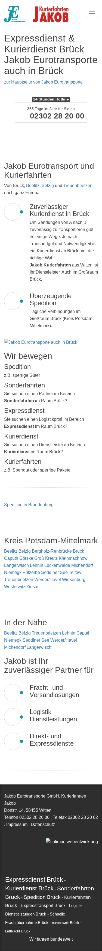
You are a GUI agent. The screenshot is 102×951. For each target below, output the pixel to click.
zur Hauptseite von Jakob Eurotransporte (43, 82)
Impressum (16, 824)
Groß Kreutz (46, 558)
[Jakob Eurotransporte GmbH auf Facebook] (53, 834)
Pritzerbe (31, 572)
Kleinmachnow (73, 558)
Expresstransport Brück (43, 905)
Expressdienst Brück (34, 879)
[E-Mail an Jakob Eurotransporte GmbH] (47, 834)
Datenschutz (43, 824)
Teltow (75, 572)
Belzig (48, 185)
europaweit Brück (65, 923)
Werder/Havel (47, 579)
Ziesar (32, 586)
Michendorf (82, 565)
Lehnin (36, 565)
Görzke (26, 558)
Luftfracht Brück (17, 931)
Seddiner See (54, 572)
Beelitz (32, 185)
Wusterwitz (14, 586)
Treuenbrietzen (77, 185)
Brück (78, 551)
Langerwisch (16, 565)
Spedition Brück (42, 897)
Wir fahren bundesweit (51, 939)
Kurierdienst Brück (29, 888)
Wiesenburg (73, 579)
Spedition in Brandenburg (29, 504)
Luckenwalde (57, 565)
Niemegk (12, 572)
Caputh (11, 558)
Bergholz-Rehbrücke (52, 551)
